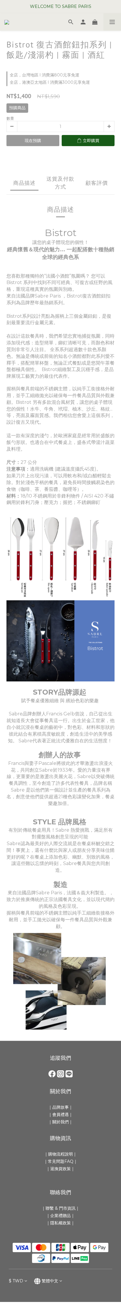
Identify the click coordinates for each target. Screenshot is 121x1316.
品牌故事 (60, 1107)
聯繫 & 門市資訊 (60, 1208)
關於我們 (60, 1121)
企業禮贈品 (60, 1215)
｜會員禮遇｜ (60, 1114)
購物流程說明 (60, 1154)
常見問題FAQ (60, 1161)
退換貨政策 (60, 1168)
